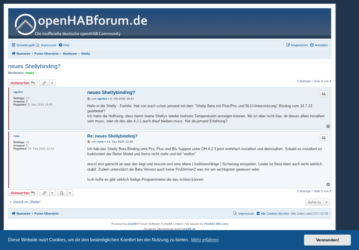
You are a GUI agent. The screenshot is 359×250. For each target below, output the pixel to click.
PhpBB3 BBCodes (216, 223)
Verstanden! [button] (327, 240)
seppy (29, 72)
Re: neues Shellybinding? (112, 136)
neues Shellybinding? (34, 66)
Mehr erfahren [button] (205, 239)
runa (16, 135)
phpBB (132, 223)
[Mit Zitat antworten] (323, 93)
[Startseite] (83, 23)
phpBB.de (189, 228)
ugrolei (18, 91)
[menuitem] (46, 45)
